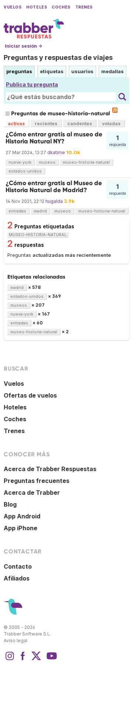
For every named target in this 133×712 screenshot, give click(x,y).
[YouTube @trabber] (51, 659)
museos (47, 162)
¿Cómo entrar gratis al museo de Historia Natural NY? (54, 137)
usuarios (82, 71)
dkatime (56, 152)
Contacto (18, 566)
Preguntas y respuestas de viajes (58, 57)
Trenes (84, 7)
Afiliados (17, 578)
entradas (17, 211)
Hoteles (36, 7)
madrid (40, 211)
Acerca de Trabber (32, 492)
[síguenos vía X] (36, 659)
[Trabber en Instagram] (10, 659)
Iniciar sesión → (23, 46)
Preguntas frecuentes (36, 480)
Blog (10, 504)
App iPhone (20, 528)
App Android (22, 516)
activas (16, 123)
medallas (112, 71)
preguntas (19, 71)
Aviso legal (15, 640)
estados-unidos (25, 171)
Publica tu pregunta (32, 84)
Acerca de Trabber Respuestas (50, 469)
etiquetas (52, 71)
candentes (79, 123)
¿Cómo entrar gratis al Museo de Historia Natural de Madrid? (54, 186)
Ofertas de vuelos (30, 395)
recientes (46, 123)
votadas (111, 123)
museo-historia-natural (86, 162)
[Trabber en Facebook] (23, 659)
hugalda (54, 201)
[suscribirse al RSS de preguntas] (114, 110)
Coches (61, 7)
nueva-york (19, 162)
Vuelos (12, 7)
